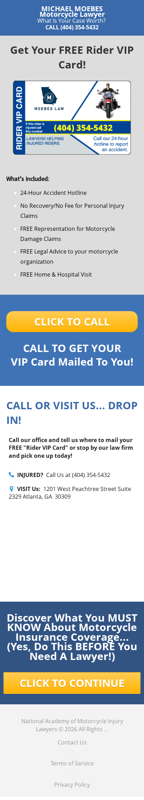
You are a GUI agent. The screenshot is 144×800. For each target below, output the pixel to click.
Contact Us (72, 742)
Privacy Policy (72, 784)
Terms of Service (72, 763)
